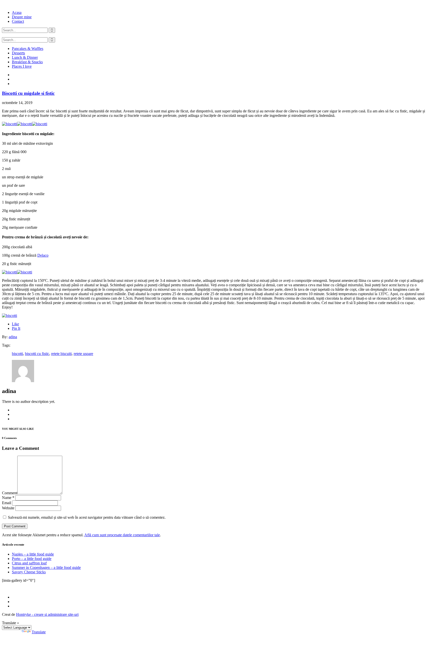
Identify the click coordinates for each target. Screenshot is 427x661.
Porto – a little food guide (31, 559)
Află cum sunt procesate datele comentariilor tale (122, 535)
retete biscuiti (61, 353)
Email (6, 503)
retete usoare (83, 353)
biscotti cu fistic (37, 353)
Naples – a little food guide (33, 554)
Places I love (22, 66)
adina (13, 337)
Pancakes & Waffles (27, 48)
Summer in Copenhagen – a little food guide (46, 567)
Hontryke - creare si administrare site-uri (47, 614)
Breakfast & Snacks (27, 62)
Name (8, 498)
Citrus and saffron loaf (29, 563)
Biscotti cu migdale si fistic (28, 93)
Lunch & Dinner (25, 57)
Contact (18, 21)
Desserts (18, 53)
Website (8, 508)
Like (15, 324)
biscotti (17, 353)
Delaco (42, 255)
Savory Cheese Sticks (29, 572)
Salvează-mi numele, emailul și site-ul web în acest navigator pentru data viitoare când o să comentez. (87, 517)
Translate (39, 632)
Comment (9, 493)
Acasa (16, 12)
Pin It (16, 328)
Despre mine (22, 17)
